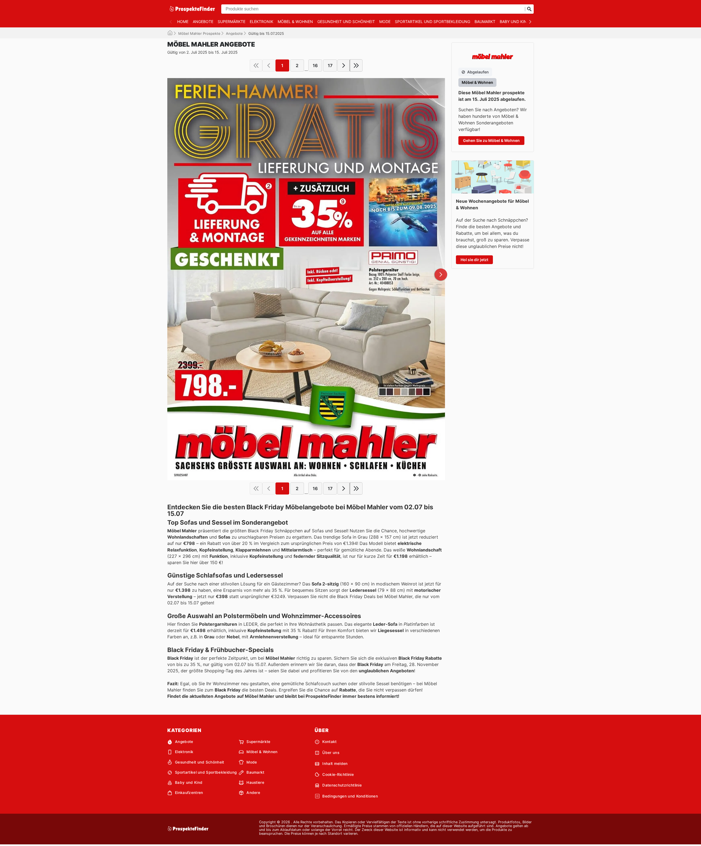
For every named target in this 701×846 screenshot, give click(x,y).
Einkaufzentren (189, 792)
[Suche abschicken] (529, 9)
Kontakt (329, 741)
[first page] (256, 65)
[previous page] (268, 65)
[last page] (356, 65)
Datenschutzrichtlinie (342, 785)
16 (315, 65)
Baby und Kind (515, 21)
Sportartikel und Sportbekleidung (432, 21)
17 (330, 65)
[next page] (343, 65)
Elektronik (261, 21)
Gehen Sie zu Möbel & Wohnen (491, 140)
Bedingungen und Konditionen (350, 796)
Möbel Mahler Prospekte (199, 33)
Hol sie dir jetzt (474, 259)
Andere (253, 792)
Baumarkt (485, 21)
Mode (384, 21)
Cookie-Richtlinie (338, 774)
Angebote (203, 21)
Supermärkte (231, 21)
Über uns (330, 752)
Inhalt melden (334, 763)
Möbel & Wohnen (295, 21)
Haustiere (255, 782)
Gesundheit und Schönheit (346, 21)
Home (182, 21)
